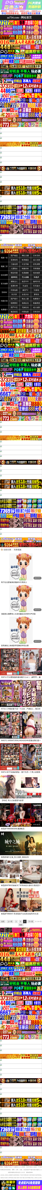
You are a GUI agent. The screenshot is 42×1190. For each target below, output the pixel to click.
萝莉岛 (36, 294)
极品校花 (14, 312)
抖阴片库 (4, 301)
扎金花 (25, 286)
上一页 (10, 921)
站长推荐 (4, 275)
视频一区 (4, 258)
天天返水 (36, 286)
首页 (2, 921)
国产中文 (14, 307)
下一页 (30, 921)
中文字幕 (25, 264)
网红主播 (25, 255)
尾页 (20, 925)
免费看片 (4, 309)
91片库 (14, 294)
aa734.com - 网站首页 (19, 17)
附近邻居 (14, 273)
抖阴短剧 (25, 312)
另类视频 (36, 268)
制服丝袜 (25, 268)
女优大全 (25, 294)
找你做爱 (36, 273)
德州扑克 (36, 281)
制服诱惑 (36, 303)
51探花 (36, 290)
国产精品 (14, 255)
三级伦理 (14, 264)
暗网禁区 (14, 303)
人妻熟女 (14, 268)
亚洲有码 (14, 260)
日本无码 (36, 255)
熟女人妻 (25, 299)
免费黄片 (36, 299)
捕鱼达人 (14, 281)
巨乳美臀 (36, 264)
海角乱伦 (25, 303)
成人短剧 (36, 307)
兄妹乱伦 (25, 307)
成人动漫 (36, 260)
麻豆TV (25, 290)
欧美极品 (25, 260)
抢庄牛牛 (25, 281)
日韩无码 (36, 312)
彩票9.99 (14, 286)
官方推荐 (4, 284)
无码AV (4, 292)
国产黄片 (14, 299)
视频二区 (4, 266)
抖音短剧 (14, 290)
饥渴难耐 (25, 273)
